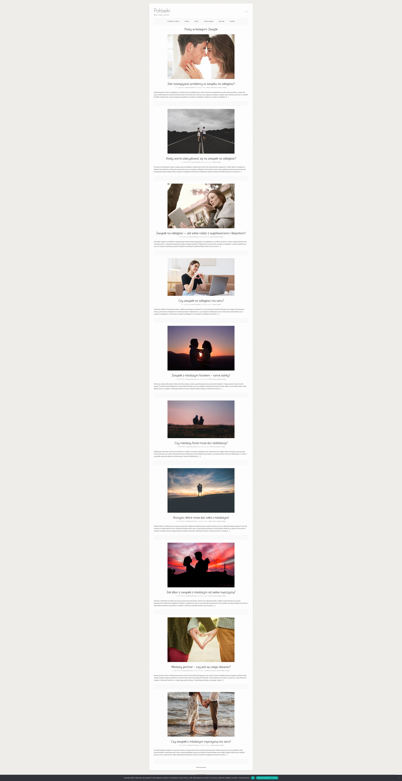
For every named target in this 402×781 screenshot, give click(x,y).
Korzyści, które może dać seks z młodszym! (201, 517)
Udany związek (208, 21)
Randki (187, 21)
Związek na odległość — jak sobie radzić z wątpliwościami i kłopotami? (201, 233)
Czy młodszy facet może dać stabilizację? (201, 443)
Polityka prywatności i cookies (267, 778)
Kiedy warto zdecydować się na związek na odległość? (201, 158)
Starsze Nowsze (201, 767)
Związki (224, 87)
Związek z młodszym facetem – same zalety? (201, 375)
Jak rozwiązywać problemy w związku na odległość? (201, 84)
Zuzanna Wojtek (190, 87)
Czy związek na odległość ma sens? (201, 301)
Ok (253, 778)
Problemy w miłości (173, 21)
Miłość (196, 21)
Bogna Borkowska (191, 379)
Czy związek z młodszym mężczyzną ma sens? (201, 741)
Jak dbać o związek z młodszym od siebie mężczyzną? (201, 592)
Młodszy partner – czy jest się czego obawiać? (201, 667)
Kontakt (232, 21)
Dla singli (221, 21)
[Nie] (399, 778)
